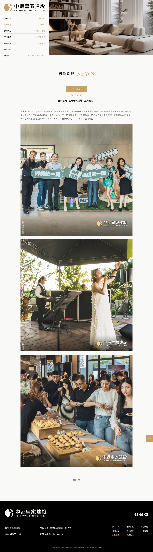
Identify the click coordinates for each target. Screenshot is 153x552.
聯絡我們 (144, 526)
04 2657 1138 (15, 534)
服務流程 (130, 535)
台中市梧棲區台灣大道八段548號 (58, 528)
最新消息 (115, 535)
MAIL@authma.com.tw (54, 534)
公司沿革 (115, 531)
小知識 (145, 531)
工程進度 (130, 531)
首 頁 (115, 526)
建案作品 (130, 526)
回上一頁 (76, 480)
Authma (99, 547)
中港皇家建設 (15, 528)
